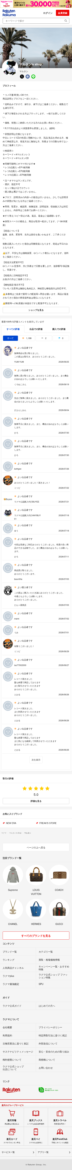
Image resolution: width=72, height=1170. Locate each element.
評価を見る (36, 801)
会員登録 (62, 12)
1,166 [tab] (28, 338)
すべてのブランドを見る (36, 936)
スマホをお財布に (36, 1141)
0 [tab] (62, 338)
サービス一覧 (8, 1152)
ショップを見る (36, 310)
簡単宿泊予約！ (59, 1122)
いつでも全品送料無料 (35, 1122)
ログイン (48, 12)
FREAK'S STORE (48, 823)
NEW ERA (11, 823)
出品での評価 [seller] (36, 329)
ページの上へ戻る (36, 847)
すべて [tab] (10, 338)
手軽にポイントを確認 (60, 1141)
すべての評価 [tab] (13, 329)
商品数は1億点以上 (12, 1122)
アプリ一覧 (43, 1152)
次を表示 (36, 759)
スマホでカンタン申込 (12, 1141)
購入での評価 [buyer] (58, 329)
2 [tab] (45, 338)
